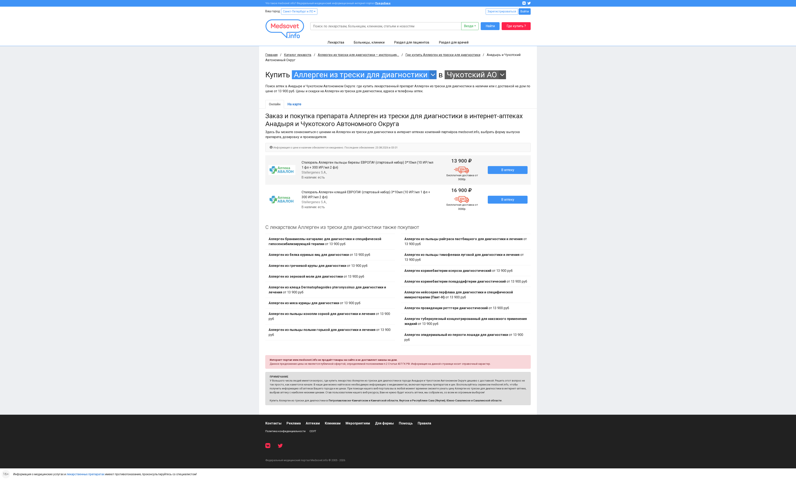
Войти (525, 11)
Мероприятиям (358, 423)
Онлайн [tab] (274, 104)
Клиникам (333, 423)
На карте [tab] (294, 104)
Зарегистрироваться (502, 11)
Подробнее (383, 3)
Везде (468, 26)
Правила (424, 423)
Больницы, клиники (369, 42)
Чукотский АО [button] (472, 74)
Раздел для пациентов (411, 42)
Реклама (293, 423)
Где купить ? (516, 26)
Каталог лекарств (297, 55)
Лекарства (336, 42)
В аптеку (507, 170)
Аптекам (313, 423)
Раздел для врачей (453, 42)
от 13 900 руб (325, 241)
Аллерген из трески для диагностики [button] (360, 74)
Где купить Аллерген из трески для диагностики (442, 55)
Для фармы (384, 423)
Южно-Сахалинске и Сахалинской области (474, 400)
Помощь (406, 423)
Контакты (273, 423)
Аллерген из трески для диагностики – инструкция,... (358, 55)
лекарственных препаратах (85, 474)
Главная (271, 55)
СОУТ (312, 431)
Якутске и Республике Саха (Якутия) (422, 400)
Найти (490, 26)
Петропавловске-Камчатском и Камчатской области (363, 400)
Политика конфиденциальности (285, 431)
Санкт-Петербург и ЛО (298, 11)
